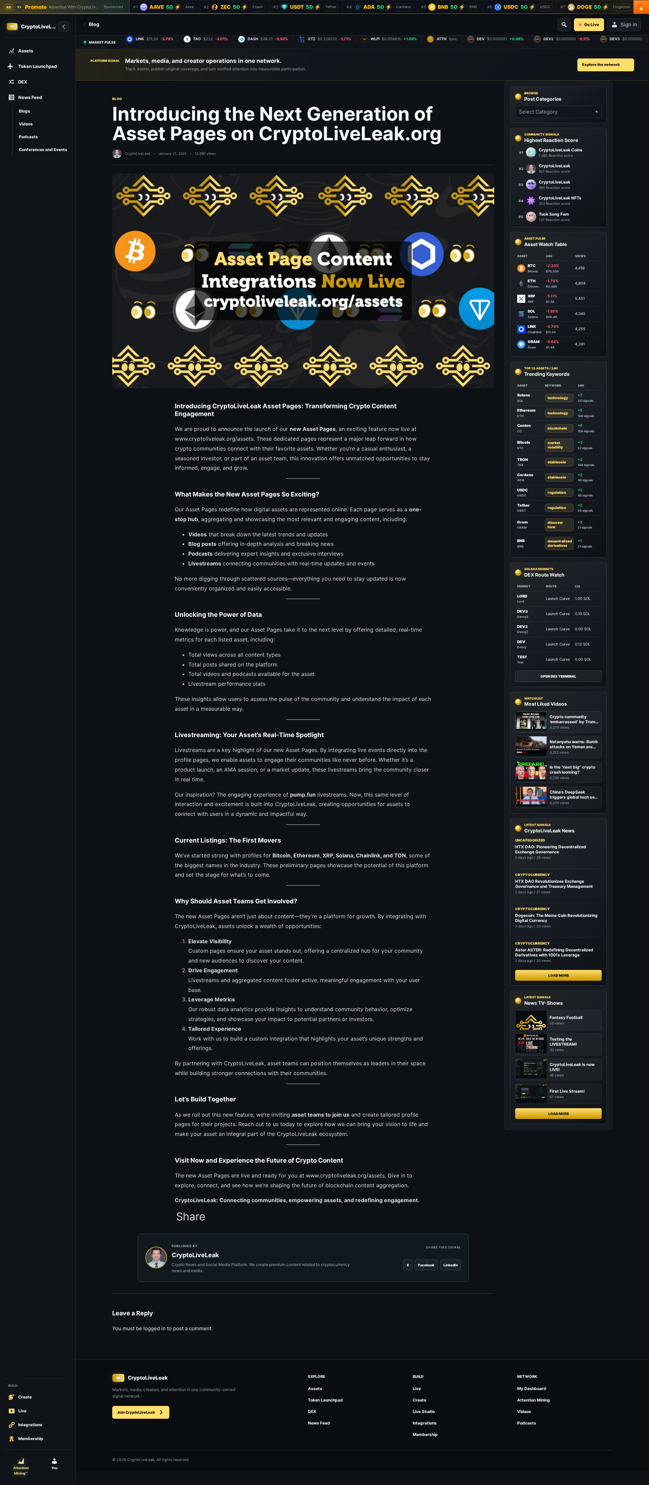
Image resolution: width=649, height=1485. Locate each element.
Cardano (525, 474)
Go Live (591, 24)
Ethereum (306, 855)
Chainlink (368, 855)
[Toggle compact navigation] (63, 27)
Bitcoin (281, 855)
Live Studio (424, 1411)
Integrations (425, 1423)
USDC (522, 489)
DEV (521, 641)
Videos (524, 1411)
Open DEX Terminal (558, 676)
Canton (524, 425)
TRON (522, 459)
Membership (425, 1434)
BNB (521, 540)
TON (400, 855)
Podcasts (526, 1423)
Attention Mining (533, 1400)
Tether (523, 505)
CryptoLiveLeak (137, 153)
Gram (522, 522)
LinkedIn (450, 1265)
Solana (344, 855)
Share (191, 1216)
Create (419, 1400)
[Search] (564, 24)
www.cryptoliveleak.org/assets (214, 438)
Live (417, 1388)
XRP (327, 855)
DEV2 (522, 626)
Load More (558, 975)
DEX (312, 1411)
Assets (315, 1388)
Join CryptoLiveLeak (136, 1412)
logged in (154, 1328)
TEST (522, 656)
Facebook (426, 1265)
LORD (522, 595)
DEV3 (522, 611)
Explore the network (601, 64)
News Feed (319, 1423)
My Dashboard (531, 1388)
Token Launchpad (325, 1400)
